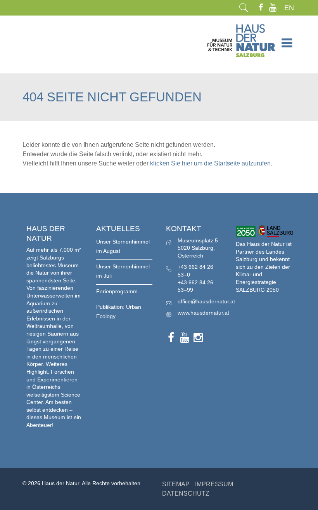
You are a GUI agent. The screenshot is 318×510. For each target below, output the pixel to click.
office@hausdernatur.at (206, 301)
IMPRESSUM (214, 484)
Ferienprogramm (117, 291)
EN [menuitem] (289, 8)
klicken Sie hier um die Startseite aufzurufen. (211, 163)
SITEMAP (176, 484)
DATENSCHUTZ (185, 493)
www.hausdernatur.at (203, 313)
